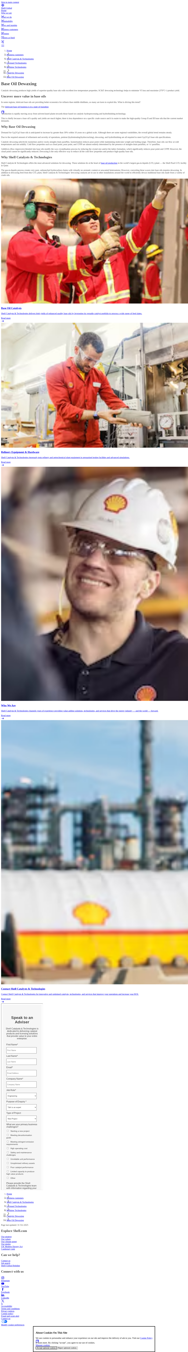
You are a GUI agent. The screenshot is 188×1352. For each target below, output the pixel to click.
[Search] (94, 42)
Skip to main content (10, 2)
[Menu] (94, 45)
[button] (94, 14)
